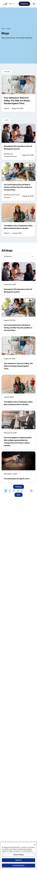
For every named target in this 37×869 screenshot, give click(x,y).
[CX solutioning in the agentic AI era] (18, 466)
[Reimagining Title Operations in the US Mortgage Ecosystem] (18, 142)
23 (31, 491)
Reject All (18, 860)
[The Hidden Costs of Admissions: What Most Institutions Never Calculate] (18, 220)
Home (3, 28)
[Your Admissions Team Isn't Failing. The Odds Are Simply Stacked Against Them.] (18, 93)
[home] (9, 3)
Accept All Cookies (18, 865)
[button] (33, 3)
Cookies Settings (18, 854)
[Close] (35, 845)
